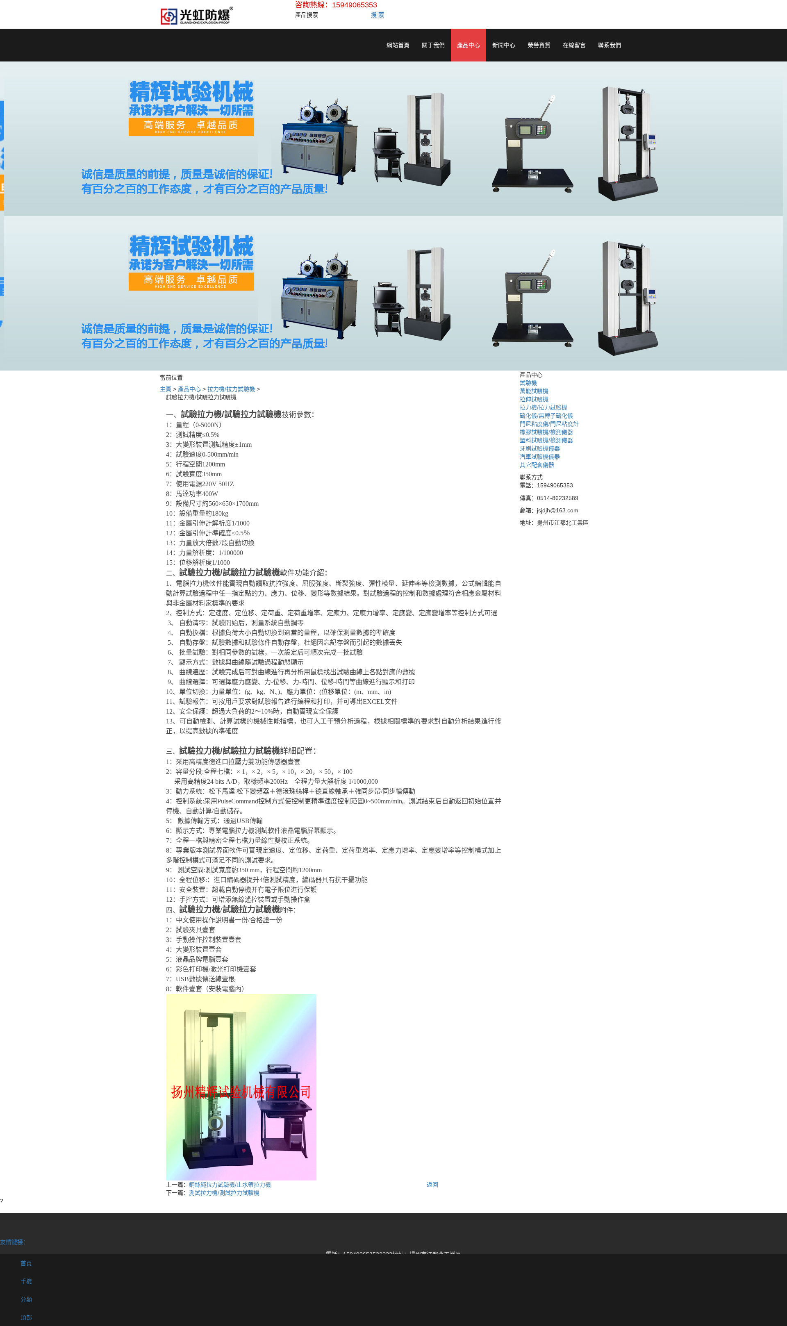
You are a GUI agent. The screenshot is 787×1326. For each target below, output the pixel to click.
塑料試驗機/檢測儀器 (546, 440)
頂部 (25, 1317)
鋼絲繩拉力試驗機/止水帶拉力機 (230, 1184)
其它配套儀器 (537, 465)
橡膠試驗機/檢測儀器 (546, 432)
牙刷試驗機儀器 (540, 448)
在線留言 (574, 45)
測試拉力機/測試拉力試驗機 (224, 1193)
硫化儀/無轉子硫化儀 (546, 415)
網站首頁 (398, 45)
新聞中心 (503, 45)
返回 (432, 1184)
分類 (25, 1299)
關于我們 (433, 45)
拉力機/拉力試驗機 (231, 389)
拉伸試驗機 (534, 399)
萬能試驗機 (534, 391)
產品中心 (468, 45)
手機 (25, 1281)
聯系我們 (609, 45)
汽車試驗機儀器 (540, 456)
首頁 (25, 1263)
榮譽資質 (539, 45)
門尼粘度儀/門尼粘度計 (549, 424)
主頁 (165, 389)
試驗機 (528, 383)
